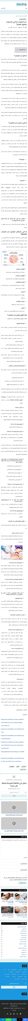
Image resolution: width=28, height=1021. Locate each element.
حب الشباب (22, 769)
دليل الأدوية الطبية (22, 948)
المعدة (25, 976)
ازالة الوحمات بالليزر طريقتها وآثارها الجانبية (7, 901)
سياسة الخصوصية (17, 1008)
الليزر (17, 767)
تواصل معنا (11, 1008)
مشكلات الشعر (17, 979)
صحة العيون (23, 952)
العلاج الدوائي (24, 972)
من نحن (23, 1008)
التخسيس (20, 969)
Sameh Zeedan (22, 27)
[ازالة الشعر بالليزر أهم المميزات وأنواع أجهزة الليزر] (21, 896)
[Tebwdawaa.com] (21, 4)
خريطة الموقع (6, 1008)
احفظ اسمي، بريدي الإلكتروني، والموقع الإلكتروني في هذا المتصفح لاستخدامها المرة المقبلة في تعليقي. (15, 879)
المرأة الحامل (14, 974)
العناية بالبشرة (18, 16)
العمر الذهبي (23, 937)
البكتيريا (23, 767)
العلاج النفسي (11, 972)
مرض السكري (24, 979)
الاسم (25, 857)
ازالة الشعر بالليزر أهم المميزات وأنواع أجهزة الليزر (21, 901)
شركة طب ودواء (5, 1004)
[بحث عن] (26, 8)
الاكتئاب (25, 969)
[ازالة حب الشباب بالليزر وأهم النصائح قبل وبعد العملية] (21, 909)
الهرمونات (11, 767)
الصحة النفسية (23, 933)
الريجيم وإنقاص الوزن (22, 927)
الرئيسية (24, 16)
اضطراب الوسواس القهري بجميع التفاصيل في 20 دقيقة (7, 915)
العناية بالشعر (23, 942)
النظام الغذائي (19, 976)
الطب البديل (23, 935)
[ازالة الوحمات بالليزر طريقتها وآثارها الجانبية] (7, 896)
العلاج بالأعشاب (23, 974)
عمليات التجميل (23, 956)
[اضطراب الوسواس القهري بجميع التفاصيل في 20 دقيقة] (7, 909)
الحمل (9, 969)
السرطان (24, 929)
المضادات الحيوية (7, 974)
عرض (17, 49)
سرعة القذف (8, 976)
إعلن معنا (14, 1010)
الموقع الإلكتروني (23, 870)
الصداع (5, 969)
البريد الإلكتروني (23, 864)
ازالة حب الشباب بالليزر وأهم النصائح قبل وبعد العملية (21, 915)
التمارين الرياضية (14, 969)
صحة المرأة (24, 954)
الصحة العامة (23, 931)
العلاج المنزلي (17, 972)
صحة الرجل (24, 950)
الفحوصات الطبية (22, 944)
